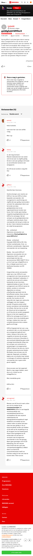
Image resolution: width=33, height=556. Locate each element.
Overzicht (4, 19)
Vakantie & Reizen (20, 33)
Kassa (9, 8)
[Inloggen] (27, 2)
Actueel (15, 19)
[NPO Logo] (31, 2)
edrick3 (9, 120)
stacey (9, 149)
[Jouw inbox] (25, 2)
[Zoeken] (22, 2)
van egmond (10, 398)
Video (10, 19)
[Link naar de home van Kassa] (3, 8)
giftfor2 (9, 185)
